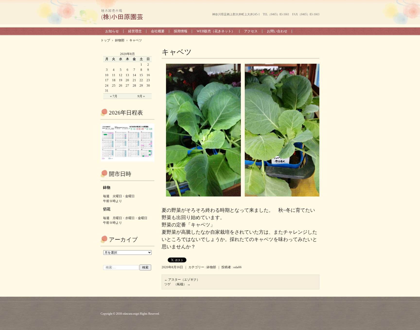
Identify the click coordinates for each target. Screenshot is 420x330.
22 (141, 80)
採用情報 (180, 31)
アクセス (251, 31)
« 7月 (113, 96)
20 (127, 80)
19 (120, 80)
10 (106, 75)
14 (134, 75)
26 (120, 85)
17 (106, 80)
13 (127, 75)
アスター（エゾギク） (182, 279)
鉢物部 (211, 267)
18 (113, 80)
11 (113, 75)
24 (106, 85)
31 (106, 90)
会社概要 (158, 31)
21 (134, 80)
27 (127, 85)
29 (141, 85)
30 (148, 85)
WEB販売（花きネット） (216, 31)
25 (113, 85)
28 (134, 85)
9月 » (141, 96)
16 (148, 75)
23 (148, 80)
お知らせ (112, 31)
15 (141, 75)
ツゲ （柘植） (177, 284)
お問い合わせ (277, 31)
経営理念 (135, 31)
